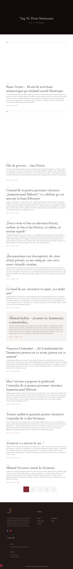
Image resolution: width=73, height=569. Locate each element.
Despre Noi (54, 518)
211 (47, 489)
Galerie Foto (40, 521)
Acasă (38, 518)
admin (7, 105)
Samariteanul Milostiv (29, 566)
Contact (39, 523)
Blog (52, 521)
